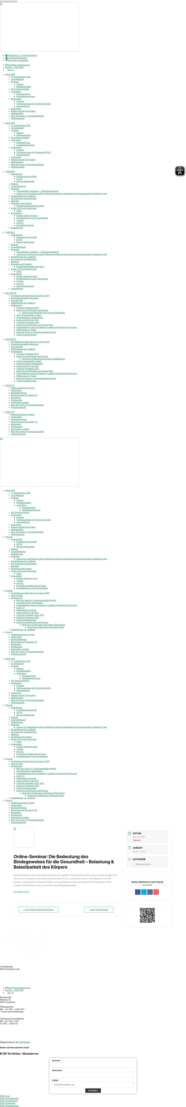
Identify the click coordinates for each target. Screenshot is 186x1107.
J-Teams (19, 220)
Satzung (19, 84)
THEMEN (10, 171)
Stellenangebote (18, 118)
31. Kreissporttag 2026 (21, 77)
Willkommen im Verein (26, 330)
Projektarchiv (16, 305)
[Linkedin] (150, 892)
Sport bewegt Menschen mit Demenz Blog (34, 325)
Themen (9, 537)
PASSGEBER (21, 1037)
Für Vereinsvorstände (20, 89)
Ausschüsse (16, 91)
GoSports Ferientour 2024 (27, 308)
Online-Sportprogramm (26, 335)
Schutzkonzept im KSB (26, 176)
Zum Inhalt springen (8, 1)
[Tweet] (144, 892)
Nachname (57, 1070)
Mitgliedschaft (17, 113)
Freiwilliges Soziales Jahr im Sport (31, 586)
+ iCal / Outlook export (98, 909)
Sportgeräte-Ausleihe (20, 402)
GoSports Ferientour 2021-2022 (30, 615)
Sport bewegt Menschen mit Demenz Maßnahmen (43, 313)
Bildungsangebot (143, 864)
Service (8, 632)
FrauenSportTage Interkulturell (29, 317)
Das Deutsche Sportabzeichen (24, 198)
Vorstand (15, 82)
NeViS (19, 179)
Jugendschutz (16, 174)
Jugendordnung (23, 106)
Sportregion (16, 108)
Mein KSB (10, 74)
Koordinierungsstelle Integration (30, 206)
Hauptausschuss (23, 94)
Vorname (56, 1060)
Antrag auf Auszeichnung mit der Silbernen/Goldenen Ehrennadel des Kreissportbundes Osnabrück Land (61, 193)
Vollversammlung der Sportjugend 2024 (33, 104)
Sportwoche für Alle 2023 (27, 320)
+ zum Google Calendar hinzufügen (38, 909)
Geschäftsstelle (17, 79)
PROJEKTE (10, 293)
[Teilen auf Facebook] (138, 892)
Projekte (9, 590)
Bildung (14, 184)
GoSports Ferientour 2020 (27, 322)
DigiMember (24, 1042)
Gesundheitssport (18, 186)
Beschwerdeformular (25, 181)
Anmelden (93, 1090)
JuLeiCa (20, 223)
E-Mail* (55, 1080)
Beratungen (16, 398)
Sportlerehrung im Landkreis (23, 196)
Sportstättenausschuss (25, 96)
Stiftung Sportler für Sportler (23, 111)
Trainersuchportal (18, 407)
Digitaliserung (17, 228)
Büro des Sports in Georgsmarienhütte (27, 116)
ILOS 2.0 (20, 608)
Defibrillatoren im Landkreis (23, 303)
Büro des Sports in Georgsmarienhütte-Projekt (36, 332)
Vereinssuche (16, 400)
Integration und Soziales (21, 203)
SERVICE (10, 385)
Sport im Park (17, 300)
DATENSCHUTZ (100, 1033)
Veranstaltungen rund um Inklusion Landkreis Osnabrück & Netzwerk (46, 327)
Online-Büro (16, 390)
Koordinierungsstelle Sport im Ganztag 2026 (30, 295)
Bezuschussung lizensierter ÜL (24, 395)
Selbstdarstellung (23, 86)
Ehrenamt (15, 189)
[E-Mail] (156, 892)
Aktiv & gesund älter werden (28, 315)
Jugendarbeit (16, 213)
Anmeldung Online (21, 892)
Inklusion (15, 201)
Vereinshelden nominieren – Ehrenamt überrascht (37, 191)
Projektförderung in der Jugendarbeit (32, 218)
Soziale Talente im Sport (26, 215)
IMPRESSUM (84, 1033)
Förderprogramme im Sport (22, 388)
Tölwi (19, 211)
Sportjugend (16, 99)
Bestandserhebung (19, 393)
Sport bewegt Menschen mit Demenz (32, 310)
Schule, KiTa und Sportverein (23, 208)
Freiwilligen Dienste (25, 225)
